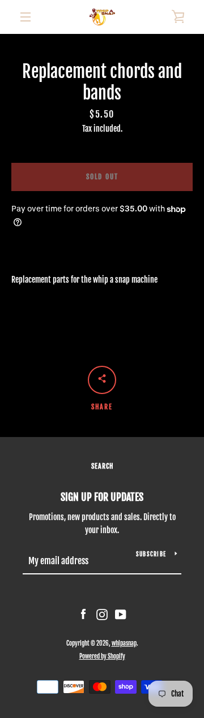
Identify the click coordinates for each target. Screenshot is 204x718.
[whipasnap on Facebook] (83, 614)
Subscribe (151, 554)
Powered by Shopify (102, 656)
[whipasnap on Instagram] (102, 614)
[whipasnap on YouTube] (120, 614)
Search (102, 466)
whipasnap (124, 643)
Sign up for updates (102, 497)
